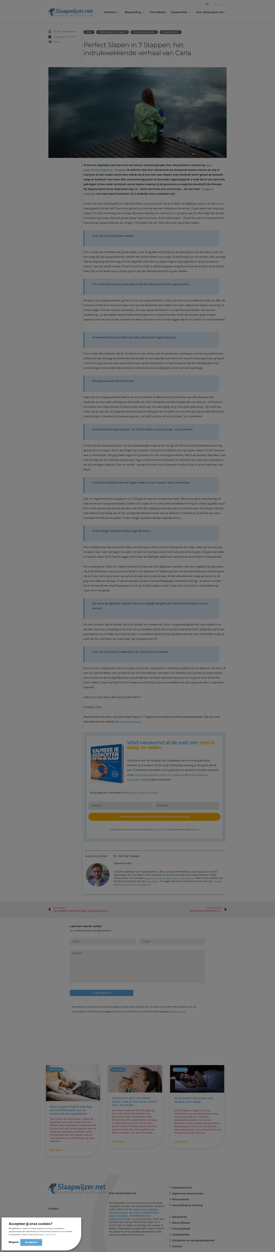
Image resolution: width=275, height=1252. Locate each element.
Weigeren (14, 1242)
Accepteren (31, 1242)
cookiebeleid (49, 1234)
